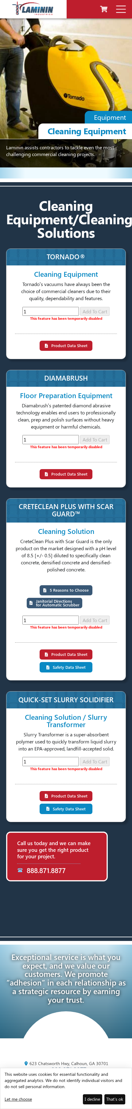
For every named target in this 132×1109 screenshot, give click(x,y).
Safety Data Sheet (69, 667)
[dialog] (66, 1088)
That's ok (114, 1099)
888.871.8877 (46, 870)
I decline (92, 1099)
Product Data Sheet (69, 345)
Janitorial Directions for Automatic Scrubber (58, 602)
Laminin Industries (33, 8)
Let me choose (18, 1099)
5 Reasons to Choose (69, 590)
